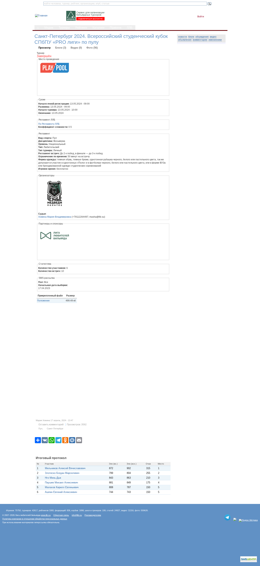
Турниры (64, 27)
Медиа (48, 27)
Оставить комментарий (51, 424)
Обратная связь (61, 515)
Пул (40, 428)
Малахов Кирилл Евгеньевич (62, 487)
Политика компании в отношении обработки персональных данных (34, 519)
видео (213, 36)
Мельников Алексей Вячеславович (65, 468)
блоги (191, 36)
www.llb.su (46, 515)
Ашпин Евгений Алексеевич (61, 492)
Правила (115, 27)
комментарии (200, 39)
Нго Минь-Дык (54, 477)
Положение (43, 300)
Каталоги (98, 27)
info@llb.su (77, 515)
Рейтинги (81, 27)
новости (182, 36)
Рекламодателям (93, 515)
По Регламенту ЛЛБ (49, 124)
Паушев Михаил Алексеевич (61, 482)
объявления (184, 39)
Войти (200, 16)
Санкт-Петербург (55, 428)
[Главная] (41, 15)
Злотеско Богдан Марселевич (62, 473)
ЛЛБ (129, 27)
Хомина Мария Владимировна (54, 217)
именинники (215, 39)
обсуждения (202, 36)
